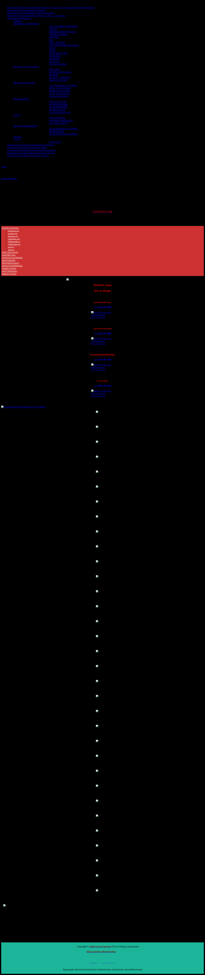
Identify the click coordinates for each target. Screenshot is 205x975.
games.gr (11, 250)
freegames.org (13, 236)
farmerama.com (13, 231)
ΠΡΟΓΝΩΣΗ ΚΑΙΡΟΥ (10, 263)
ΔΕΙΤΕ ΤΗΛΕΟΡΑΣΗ (10, 252)
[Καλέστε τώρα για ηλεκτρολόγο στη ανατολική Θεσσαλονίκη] (102, 367)
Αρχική (3, 167)
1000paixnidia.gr (14, 242)
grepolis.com (12, 234)
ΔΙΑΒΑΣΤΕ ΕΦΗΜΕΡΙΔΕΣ (12, 266)
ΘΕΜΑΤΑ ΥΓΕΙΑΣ (9, 274)
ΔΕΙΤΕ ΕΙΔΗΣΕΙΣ (8, 260)
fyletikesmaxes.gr (14, 244)
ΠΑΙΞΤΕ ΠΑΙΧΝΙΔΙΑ (9, 179)
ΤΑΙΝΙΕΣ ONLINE (9, 269)
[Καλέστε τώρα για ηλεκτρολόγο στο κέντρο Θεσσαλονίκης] (102, 341)
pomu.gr (11, 247)
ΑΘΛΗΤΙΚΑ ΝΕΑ (9, 255)
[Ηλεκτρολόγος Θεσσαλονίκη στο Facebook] (102, 407)
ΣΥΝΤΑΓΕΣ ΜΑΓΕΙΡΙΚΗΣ (12, 258)
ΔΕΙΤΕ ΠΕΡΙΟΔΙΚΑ (9, 271)
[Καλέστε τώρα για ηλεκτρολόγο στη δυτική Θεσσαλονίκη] (102, 315)
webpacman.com (14, 239)
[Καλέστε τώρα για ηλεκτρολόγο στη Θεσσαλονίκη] (102, 393)
